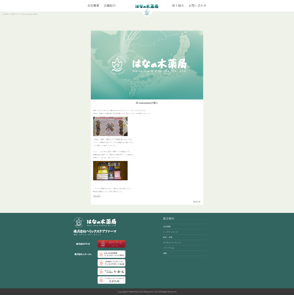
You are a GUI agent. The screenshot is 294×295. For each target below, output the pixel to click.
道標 (165, 253)
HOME (5, 14)
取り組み (178, 5)
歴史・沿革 (167, 237)
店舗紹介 (110, 5)
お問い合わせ (197, 5)
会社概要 (93, 5)
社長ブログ (15, 14)
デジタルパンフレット (172, 242)
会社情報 (166, 226)
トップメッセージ (170, 231)
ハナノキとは (168, 247)
